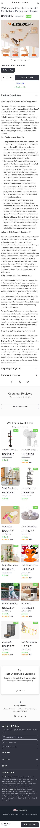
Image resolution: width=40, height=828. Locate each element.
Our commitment (8, 789)
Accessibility (33, 814)
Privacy (26, 814)
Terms (21, 814)
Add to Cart (30, 825)
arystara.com (7, 777)
